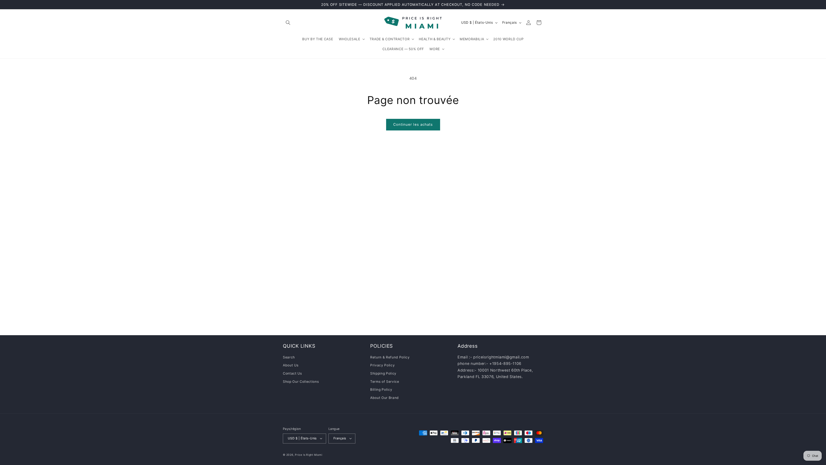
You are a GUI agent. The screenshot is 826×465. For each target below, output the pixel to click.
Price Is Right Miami (308, 454)
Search (289, 357)
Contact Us (292, 373)
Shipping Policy (383, 373)
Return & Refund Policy (390, 357)
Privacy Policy (382, 365)
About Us (290, 365)
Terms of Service (384, 381)
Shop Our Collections (301, 381)
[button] (288, 22)
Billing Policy (381, 390)
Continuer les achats (413, 124)
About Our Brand (384, 397)
